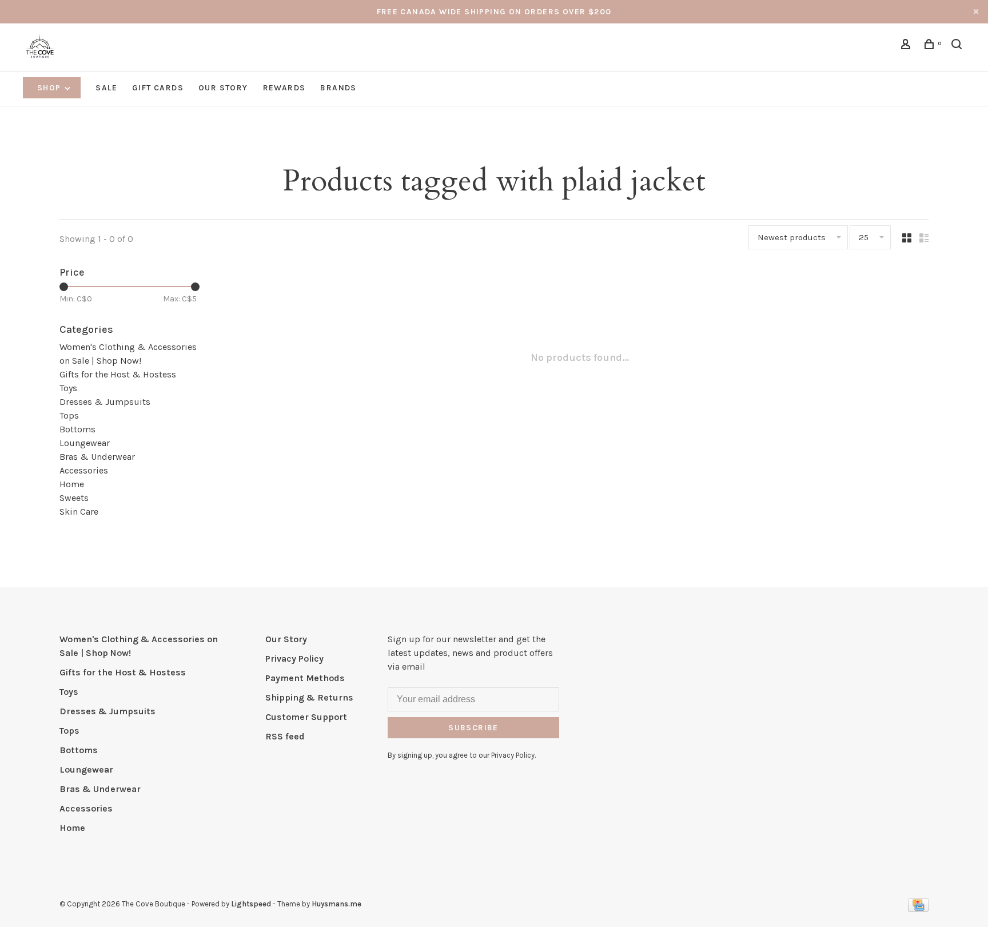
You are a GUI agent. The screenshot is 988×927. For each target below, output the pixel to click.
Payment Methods (305, 678)
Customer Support (306, 716)
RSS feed (285, 736)
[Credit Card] (918, 908)
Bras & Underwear (97, 456)
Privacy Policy (294, 658)
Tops (69, 415)
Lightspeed (251, 904)
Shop (50, 88)
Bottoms (77, 429)
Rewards (284, 88)
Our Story (223, 88)
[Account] (907, 46)
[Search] (958, 46)
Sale (106, 88)
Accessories (83, 470)
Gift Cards (158, 88)
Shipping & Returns (309, 697)
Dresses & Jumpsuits (104, 401)
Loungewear (84, 442)
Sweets (74, 497)
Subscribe (473, 728)
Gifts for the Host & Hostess (117, 374)
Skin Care (78, 511)
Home (71, 484)
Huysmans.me (336, 904)
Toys (68, 388)
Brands (338, 88)
